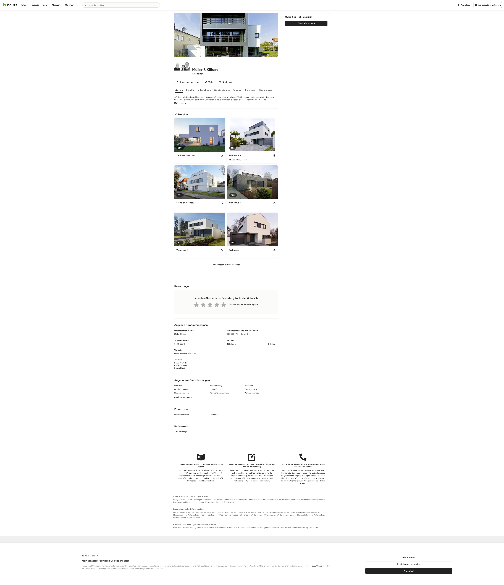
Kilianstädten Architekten (292, 499)
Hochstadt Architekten (182, 502)
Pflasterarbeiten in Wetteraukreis (186, 517)
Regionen (237, 90)
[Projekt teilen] (221, 155)
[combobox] (121, 5)
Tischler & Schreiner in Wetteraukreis (216, 515)
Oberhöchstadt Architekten (245, 499)
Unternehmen (204, 90)
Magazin (56, 5)
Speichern (227, 82)
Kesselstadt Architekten (314, 499)
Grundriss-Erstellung (299, 527)
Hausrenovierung (204, 527)
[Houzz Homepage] (10, 4)
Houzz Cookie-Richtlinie (320, 566)
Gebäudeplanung (189, 527)
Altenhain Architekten (225, 502)
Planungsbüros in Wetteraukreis (186, 515)
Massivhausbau (233, 527)
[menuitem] (24, 5)
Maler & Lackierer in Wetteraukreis (305, 512)
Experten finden (39, 5)
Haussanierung (219, 527)
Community (71, 5)
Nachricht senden (306, 23)
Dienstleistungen (222, 90)
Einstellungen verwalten (408, 564)
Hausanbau (285, 527)
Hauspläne (314, 527)
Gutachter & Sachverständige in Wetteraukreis (270, 512)
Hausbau (177, 527)
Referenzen (250, 90)
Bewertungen (265, 90)
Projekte (190, 90)
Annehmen (409, 571)
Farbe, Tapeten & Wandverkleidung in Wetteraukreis (194, 512)
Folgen (273, 344)
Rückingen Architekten (203, 499)
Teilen (211, 82)
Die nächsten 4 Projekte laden (226, 264)
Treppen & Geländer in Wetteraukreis (247, 515)
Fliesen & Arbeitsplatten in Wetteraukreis (233, 512)
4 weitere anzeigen (182, 397)
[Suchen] (85, 5)
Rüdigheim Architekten (182, 499)
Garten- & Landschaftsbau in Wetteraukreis (307, 515)
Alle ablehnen (408, 557)
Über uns (179, 90)
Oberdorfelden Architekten (269, 499)
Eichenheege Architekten (203, 502)
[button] (226, 436)
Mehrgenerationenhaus (269, 527)
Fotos (23, 5)
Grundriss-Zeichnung (250, 527)
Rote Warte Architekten (223, 499)
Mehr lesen (178, 103)
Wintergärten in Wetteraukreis (276, 515)
